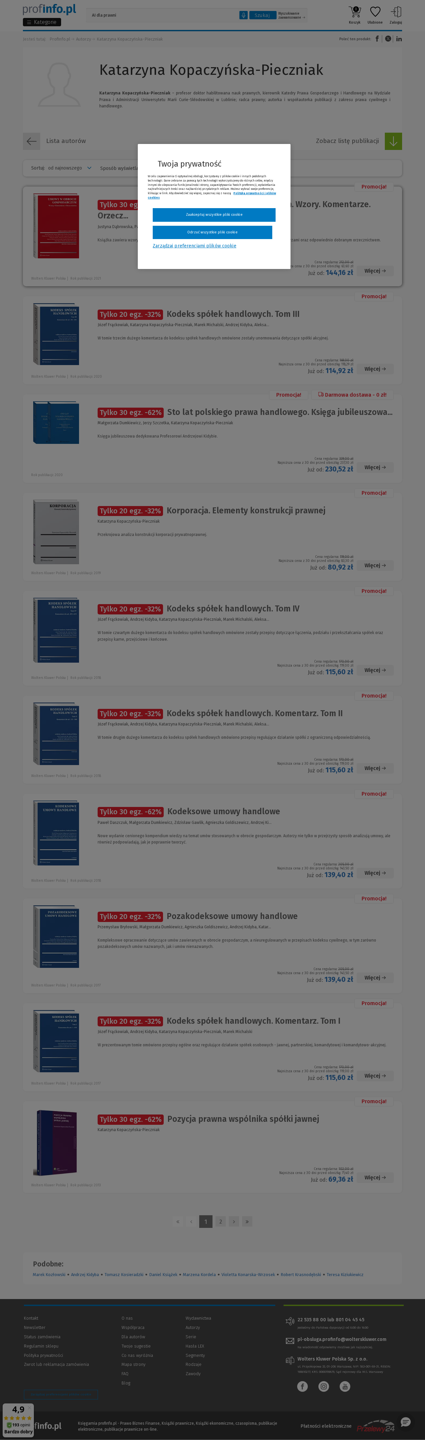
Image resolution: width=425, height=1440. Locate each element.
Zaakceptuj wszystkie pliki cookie (214, 214)
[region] (214, 206)
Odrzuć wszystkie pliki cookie (212, 232)
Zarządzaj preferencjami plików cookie (194, 246)
